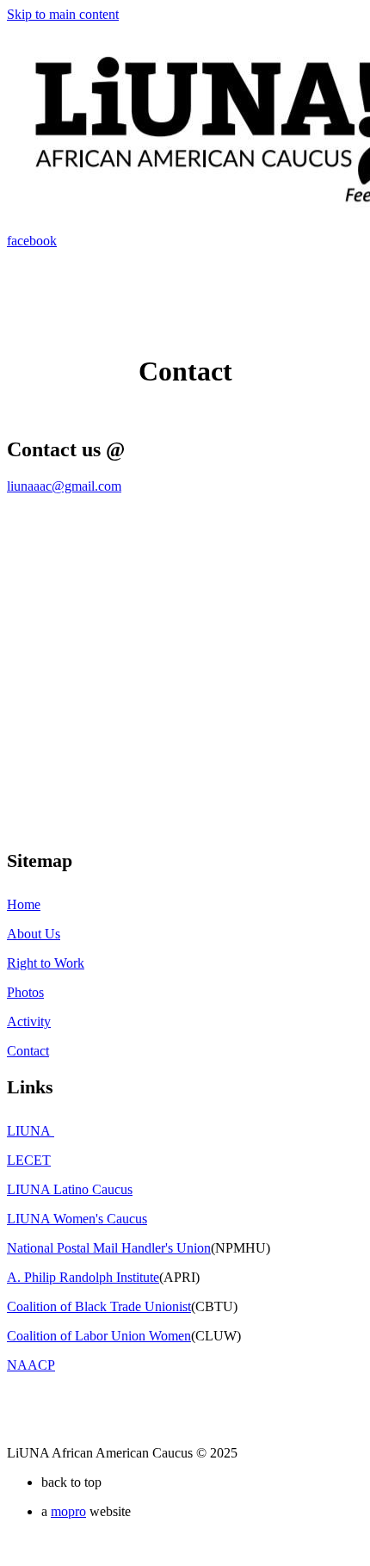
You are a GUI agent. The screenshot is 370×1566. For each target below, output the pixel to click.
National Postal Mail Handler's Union (109, 1248)
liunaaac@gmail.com (64, 486)
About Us (33, 933)
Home (23, 904)
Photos (25, 992)
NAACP (31, 1365)
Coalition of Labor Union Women (99, 1335)
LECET (29, 1160)
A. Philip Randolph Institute (83, 1277)
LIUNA (30, 1130)
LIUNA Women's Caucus (77, 1218)
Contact (28, 1050)
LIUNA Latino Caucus (70, 1189)
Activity (29, 1021)
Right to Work (45, 963)
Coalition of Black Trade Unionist (99, 1306)
